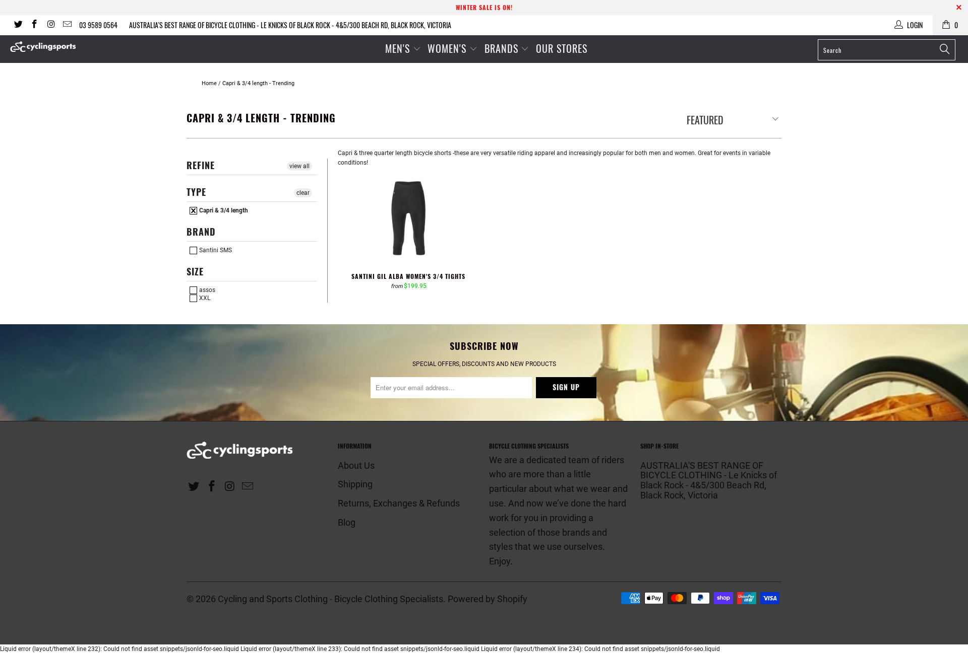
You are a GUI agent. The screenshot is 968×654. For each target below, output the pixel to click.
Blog (346, 522)
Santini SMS (215, 250)
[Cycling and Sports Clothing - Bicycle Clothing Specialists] (82, 46)
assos (206, 290)
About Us (356, 465)
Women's (448, 48)
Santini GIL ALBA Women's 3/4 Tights (408, 220)
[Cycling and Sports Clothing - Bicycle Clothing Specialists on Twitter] (18, 25)
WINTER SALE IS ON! (484, 7)
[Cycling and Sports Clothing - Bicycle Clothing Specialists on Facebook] (34, 25)
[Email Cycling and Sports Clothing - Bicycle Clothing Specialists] (67, 25)
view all (299, 166)
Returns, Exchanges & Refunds (399, 503)
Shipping (355, 484)
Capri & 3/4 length (223, 210)
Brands (501, 48)
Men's (397, 48)
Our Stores (561, 48)
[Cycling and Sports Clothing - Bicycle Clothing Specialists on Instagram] (50, 25)
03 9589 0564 (98, 25)
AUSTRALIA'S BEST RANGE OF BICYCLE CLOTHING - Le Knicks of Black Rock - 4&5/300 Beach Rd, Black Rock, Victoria (290, 25)
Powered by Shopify (487, 599)
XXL (204, 298)
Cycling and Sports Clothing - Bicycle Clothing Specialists (330, 599)
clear (303, 192)
